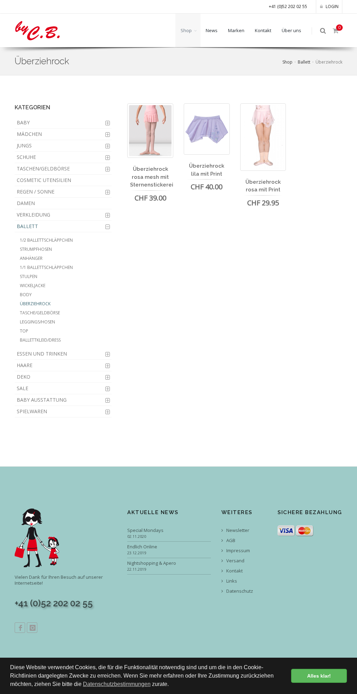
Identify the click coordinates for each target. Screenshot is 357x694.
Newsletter (237, 530)
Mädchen (29, 134)
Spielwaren (32, 411)
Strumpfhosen (36, 249)
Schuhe (26, 157)
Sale (22, 388)
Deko (23, 376)
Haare (24, 365)
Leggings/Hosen (37, 322)
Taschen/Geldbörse (43, 168)
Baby (23, 122)
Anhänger (31, 258)
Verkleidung (33, 214)
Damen (26, 203)
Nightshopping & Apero (151, 563)
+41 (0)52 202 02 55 (288, 6)
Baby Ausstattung (42, 399)
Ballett (304, 62)
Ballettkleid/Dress (40, 340)
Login (332, 6)
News (212, 30)
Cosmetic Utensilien (44, 180)
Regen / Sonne (35, 191)
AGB (230, 540)
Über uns (291, 30)
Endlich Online (142, 547)
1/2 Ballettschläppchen (46, 240)
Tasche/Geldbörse (40, 313)
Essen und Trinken (42, 353)
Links (231, 581)
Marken (236, 30)
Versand (234, 561)
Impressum (237, 551)
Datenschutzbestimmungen (117, 684)
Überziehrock (35, 304)
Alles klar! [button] (319, 676)
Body (26, 295)
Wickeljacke (32, 285)
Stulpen (28, 276)
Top (24, 331)
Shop (186, 30)
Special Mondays (145, 530)
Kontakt (263, 30)
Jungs (24, 145)
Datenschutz (239, 591)
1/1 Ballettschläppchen (46, 267)
